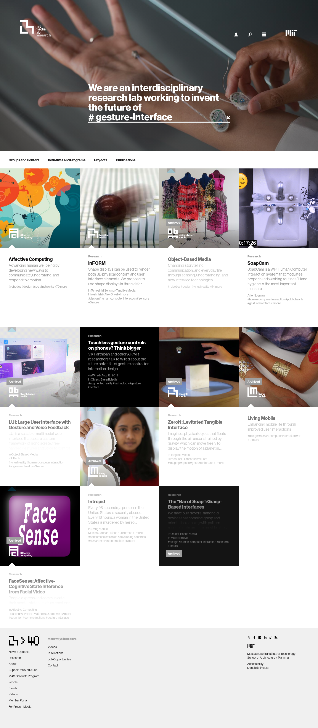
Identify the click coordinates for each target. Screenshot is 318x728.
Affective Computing (24, 610)
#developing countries (132, 537)
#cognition (15, 618)
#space (185, 463)
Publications (125, 160)
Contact (53, 665)
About (12, 664)
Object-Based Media (24, 454)
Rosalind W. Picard (20, 614)
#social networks (43, 287)
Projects (100, 160)
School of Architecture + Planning (268, 658)
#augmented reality (21, 466)
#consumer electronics (102, 537)
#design (27, 287)
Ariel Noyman (256, 295)
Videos (13, 694)
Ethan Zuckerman (121, 533)
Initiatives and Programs (66, 160)
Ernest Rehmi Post (195, 459)
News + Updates (19, 652)
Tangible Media (125, 290)
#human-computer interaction (118, 298)
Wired (96, 375)
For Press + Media (20, 707)
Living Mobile (99, 529)
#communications (34, 618)
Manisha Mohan (98, 533)
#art (298, 436)
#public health (294, 299)
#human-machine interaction (106, 541)
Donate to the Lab (258, 668)
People (13, 682)
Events (13, 688)
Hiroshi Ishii (95, 294)
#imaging (174, 463)
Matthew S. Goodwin (47, 614)
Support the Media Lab (23, 670)
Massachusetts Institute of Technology (271, 654)
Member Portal (18, 700)
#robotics (15, 287)
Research (15, 658)
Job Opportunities (59, 659)
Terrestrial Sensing (103, 290)
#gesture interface (258, 303)
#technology (121, 383)
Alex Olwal (111, 294)
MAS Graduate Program (24, 676)
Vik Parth (14, 458)
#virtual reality (200, 287)
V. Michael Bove (178, 538)
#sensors (143, 298)
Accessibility (255, 664)
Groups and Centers (24, 160)
